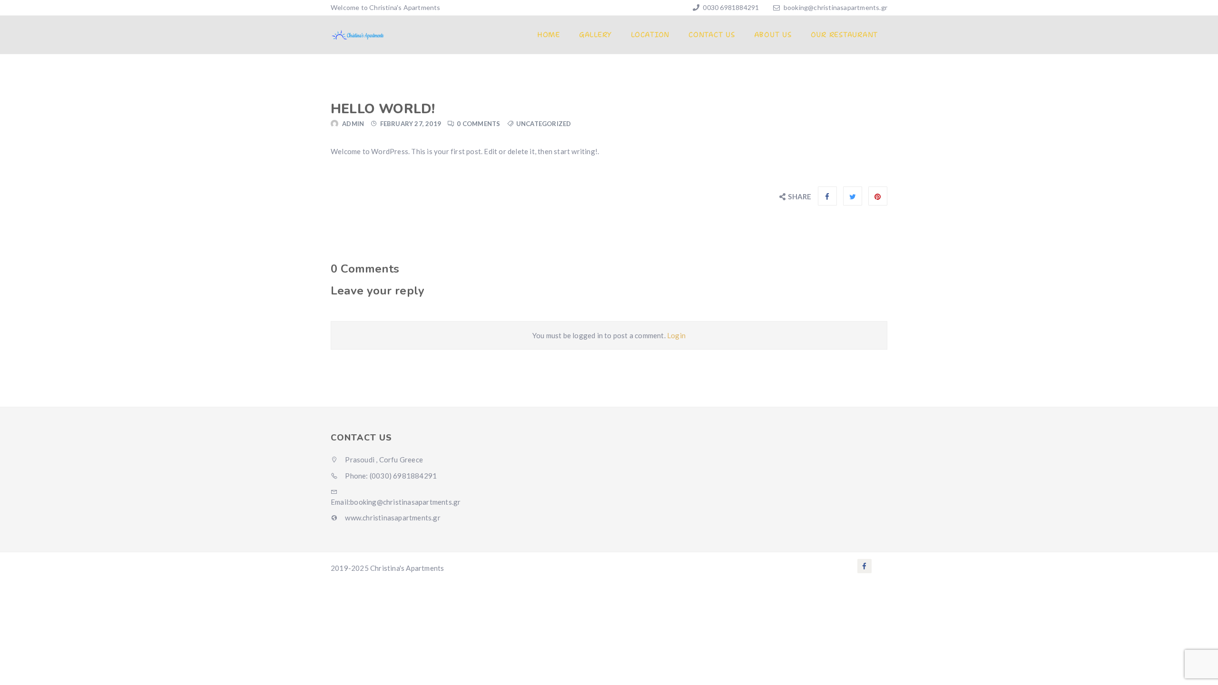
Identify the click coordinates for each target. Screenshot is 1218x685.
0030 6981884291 (730, 7)
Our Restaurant (844, 34)
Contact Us (711, 34)
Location (650, 34)
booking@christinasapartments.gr (835, 7)
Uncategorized (543, 123)
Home (548, 34)
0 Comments (478, 123)
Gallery (595, 34)
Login (676, 335)
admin (353, 123)
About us (773, 34)
